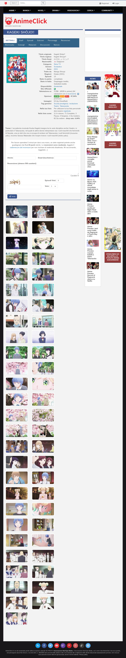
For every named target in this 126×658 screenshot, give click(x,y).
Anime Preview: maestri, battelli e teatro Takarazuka (91, 253)
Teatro (56, 106)
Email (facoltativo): (46, 158)
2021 (56, 69)
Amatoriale (58, 86)
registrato (67, 111)
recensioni (71, 94)
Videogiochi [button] (73, 10)
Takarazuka (64, 106)
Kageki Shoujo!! (112, 106)
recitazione (73, 104)
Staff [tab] (21, 40)
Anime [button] (11, 10)
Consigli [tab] (21, 45)
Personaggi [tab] (52, 40)
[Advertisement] (83, 21)
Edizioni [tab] (40, 40)
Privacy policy (83, 654)
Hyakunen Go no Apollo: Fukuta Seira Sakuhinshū (112, 257)
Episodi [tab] (30, 40)
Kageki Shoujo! (113, 144)
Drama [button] (55, 10)
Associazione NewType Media (63, 650)
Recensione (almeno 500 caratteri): (22, 163)
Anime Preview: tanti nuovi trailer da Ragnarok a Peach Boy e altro (92, 231)
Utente (10, 158)
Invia (13, 196)
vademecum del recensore (20, 147)
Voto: (47, 186)
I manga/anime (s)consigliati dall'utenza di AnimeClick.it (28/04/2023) (92, 96)
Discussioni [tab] (45, 45)
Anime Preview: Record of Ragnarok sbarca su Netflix (91, 276)
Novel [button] (41, 10)
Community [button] (107, 10)
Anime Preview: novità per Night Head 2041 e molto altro (92, 209)
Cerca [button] (90, 10)
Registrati (105, 3)
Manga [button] (26, 10)
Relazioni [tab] (32, 45)
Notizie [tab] (57, 45)
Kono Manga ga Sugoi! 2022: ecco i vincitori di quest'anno (92, 140)
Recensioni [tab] (65, 40)
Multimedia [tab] (9, 45)
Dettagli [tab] (10, 40)
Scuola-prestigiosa (61, 104)
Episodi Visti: (50, 180)
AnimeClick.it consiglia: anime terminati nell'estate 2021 (92, 162)
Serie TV (57, 64)
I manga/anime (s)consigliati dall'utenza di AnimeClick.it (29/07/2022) (92, 119)
